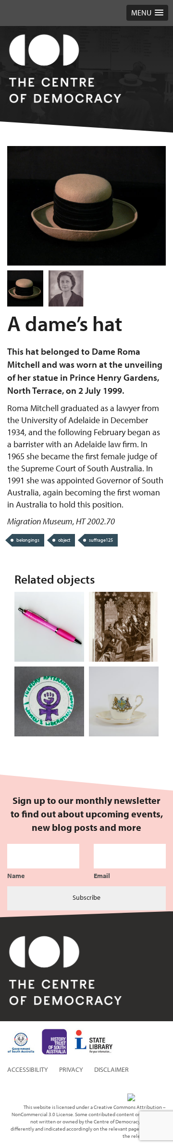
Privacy (71, 1069)
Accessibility (27, 1069)
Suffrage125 (101, 540)
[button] (147, 13)
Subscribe (86, 897)
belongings (27, 540)
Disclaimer (111, 1069)
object (64, 540)
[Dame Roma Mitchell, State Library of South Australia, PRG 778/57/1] (66, 288)
